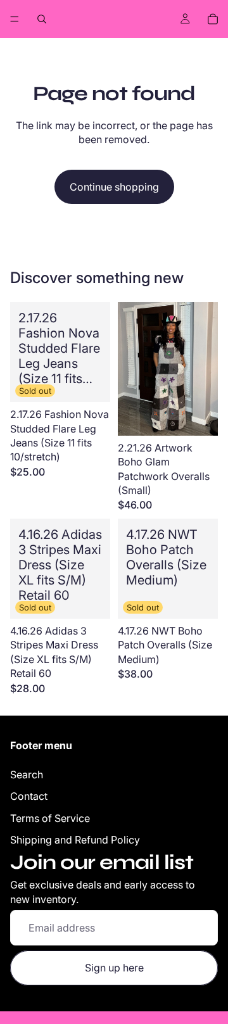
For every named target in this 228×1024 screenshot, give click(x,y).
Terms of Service (50, 818)
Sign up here (114, 967)
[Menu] (14, 19)
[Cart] (213, 19)
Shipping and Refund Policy (75, 839)
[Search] (42, 19)
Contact (29, 796)
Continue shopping (114, 186)
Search (26, 774)
